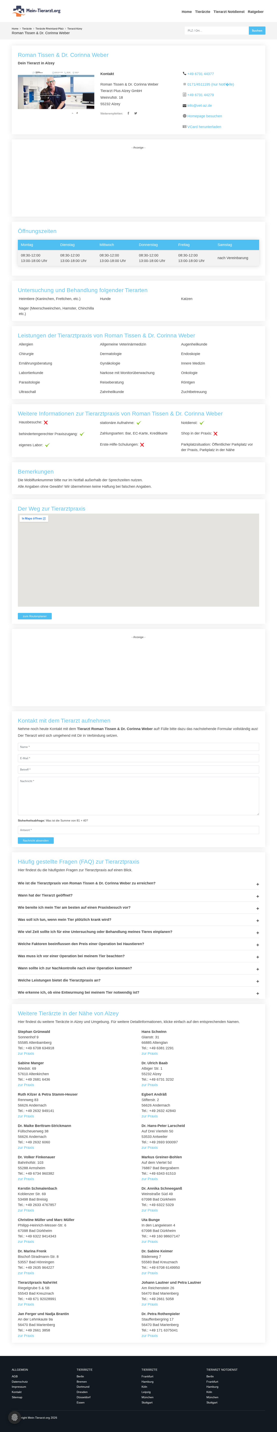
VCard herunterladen (204, 127)
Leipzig (146, 1392)
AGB (15, 1376)
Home (187, 12)
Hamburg (148, 1381)
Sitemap (17, 1397)
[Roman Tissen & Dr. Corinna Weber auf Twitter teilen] (136, 113)
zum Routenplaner (35, 616)
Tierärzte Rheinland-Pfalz (49, 28)
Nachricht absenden (36, 840)
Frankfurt (147, 1376)
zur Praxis (26, 1053)
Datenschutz (20, 1381)
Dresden (82, 1392)
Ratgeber (256, 12)
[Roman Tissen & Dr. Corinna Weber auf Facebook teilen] (128, 113)
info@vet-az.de (199, 106)
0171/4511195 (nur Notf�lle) (210, 84)
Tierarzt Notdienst (229, 12)
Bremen (82, 1381)
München (148, 1397)
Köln (144, 1386)
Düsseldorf (83, 1397)
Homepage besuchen (204, 116)
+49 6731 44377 (200, 74)
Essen (81, 1402)
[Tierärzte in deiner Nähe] (37, 11)
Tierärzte (202, 12)
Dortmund (83, 1386)
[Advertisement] (138, 183)
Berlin (80, 1376)
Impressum (19, 1386)
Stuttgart (147, 1402)
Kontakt (16, 1392)
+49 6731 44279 (200, 95)
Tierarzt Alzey (74, 28)
